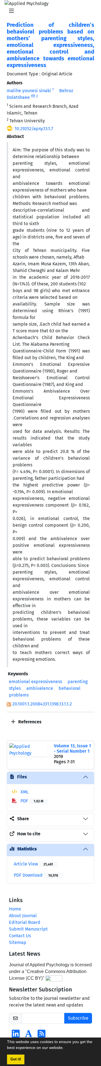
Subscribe (78, 1018)
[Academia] (29, 1035)
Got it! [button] (15, 1059)
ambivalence (39, 688)
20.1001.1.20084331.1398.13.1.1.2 (42, 704)
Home (15, 909)
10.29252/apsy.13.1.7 (34, 128)
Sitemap (17, 942)
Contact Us (20, 935)
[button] (65, 1048)
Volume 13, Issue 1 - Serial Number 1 (72, 748)
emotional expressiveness (35, 681)
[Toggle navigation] (48, 11)
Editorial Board (24, 922)
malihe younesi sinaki (29, 90)
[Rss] (41, 1035)
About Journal (23, 915)
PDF (31, 800)
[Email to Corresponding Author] (33, 96)
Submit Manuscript (28, 929)
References (29, 721)
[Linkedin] (15, 1035)
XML (24, 792)
